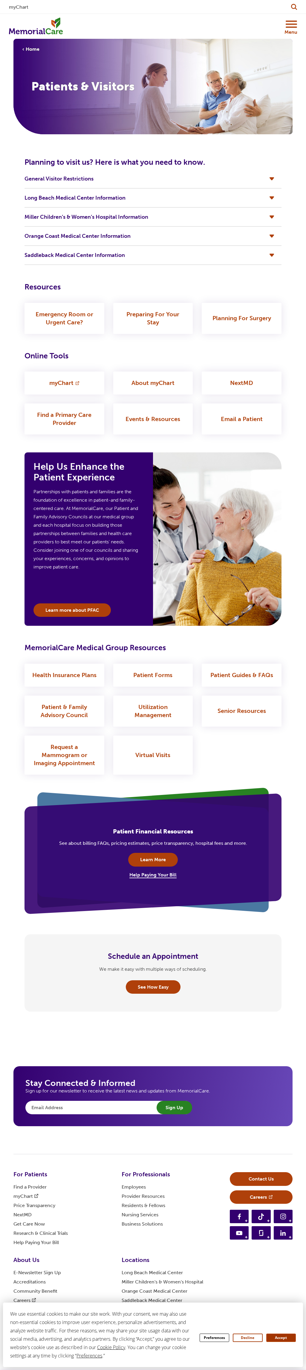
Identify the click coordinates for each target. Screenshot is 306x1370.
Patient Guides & (241, 675)
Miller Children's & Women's (162, 1282)
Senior (242, 710)
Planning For (241, 318)
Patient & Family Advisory (64, 711)
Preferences (214, 1337)
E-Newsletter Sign (37, 1272)
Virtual (152, 755)
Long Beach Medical (152, 1272)
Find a (30, 1187)
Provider (143, 1196)
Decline (247, 1337)
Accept (281, 1337)
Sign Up (174, 1107)
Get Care (29, 1224)
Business (142, 1224)
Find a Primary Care (64, 418)
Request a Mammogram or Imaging (64, 755)
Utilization (153, 711)
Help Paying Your (36, 1242)
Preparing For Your (152, 318)
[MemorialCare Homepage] (36, 26)
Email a (242, 419)
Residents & (143, 1205)
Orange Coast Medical (154, 1291)
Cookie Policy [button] (111, 1347)
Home (32, 49)
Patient (152, 675)
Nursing (140, 1215)
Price (34, 1205)
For (30, 1174)
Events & (153, 419)
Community (35, 1291)
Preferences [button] (89, 1355)
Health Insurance (64, 675)
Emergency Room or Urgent (64, 318)
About (153, 382)
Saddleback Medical (152, 1300)
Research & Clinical (40, 1233)
